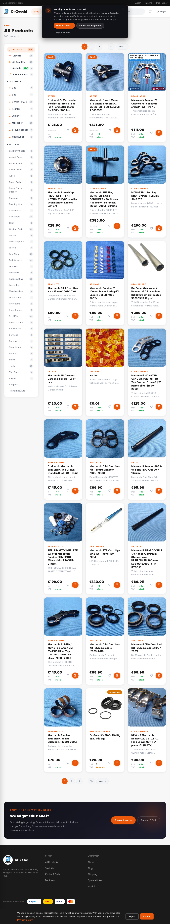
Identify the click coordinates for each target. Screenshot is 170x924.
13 (111, 46)
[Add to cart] (75, 130)
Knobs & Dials (52, 874)
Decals (52, 371)
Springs (94, 284)
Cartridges (96, 546)
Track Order (161, 3)
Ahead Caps (55, 188)
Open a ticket (95, 880)
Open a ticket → (123, 820)
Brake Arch (138, 96)
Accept (147, 916)
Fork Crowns (97, 188)
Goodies (94, 371)
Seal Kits (53, 284)
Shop (36, 11)
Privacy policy (25, 920)
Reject (132, 916)
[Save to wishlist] (68, 130)
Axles (135, 462)
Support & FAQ (148, 820)
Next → (122, 46)
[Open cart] (150, 11)
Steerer (136, 546)
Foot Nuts (50, 880)
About (138, 3)
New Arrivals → (64, 25)
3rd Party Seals (99, 731)
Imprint (148, 3)
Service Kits (55, 546)
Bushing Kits (56, 731)
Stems (52, 96)
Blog (90, 868)
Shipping (92, 874)
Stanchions (138, 284)
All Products (51, 862)
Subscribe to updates (90, 25)
